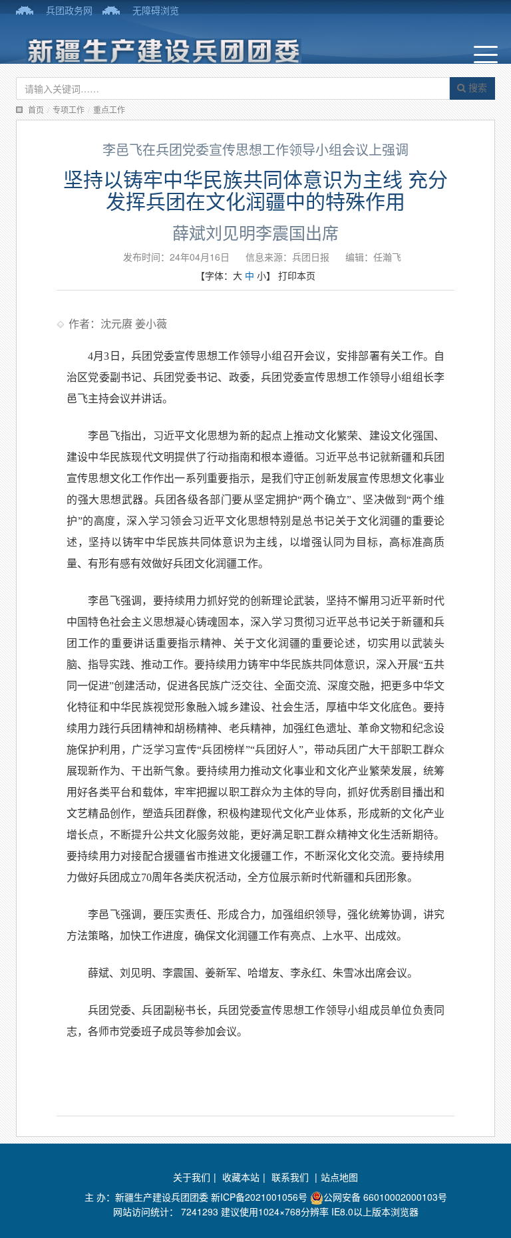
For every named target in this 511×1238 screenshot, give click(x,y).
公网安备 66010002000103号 (385, 1196)
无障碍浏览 (155, 10)
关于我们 (191, 1176)
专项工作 (69, 109)
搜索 (476, 87)
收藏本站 (240, 1176)
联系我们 (291, 1176)
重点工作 (109, 109)
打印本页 (296, 275)
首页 (36, 109)
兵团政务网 (69, 10)
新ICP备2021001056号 (259, 1196)
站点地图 (339, 1176)
